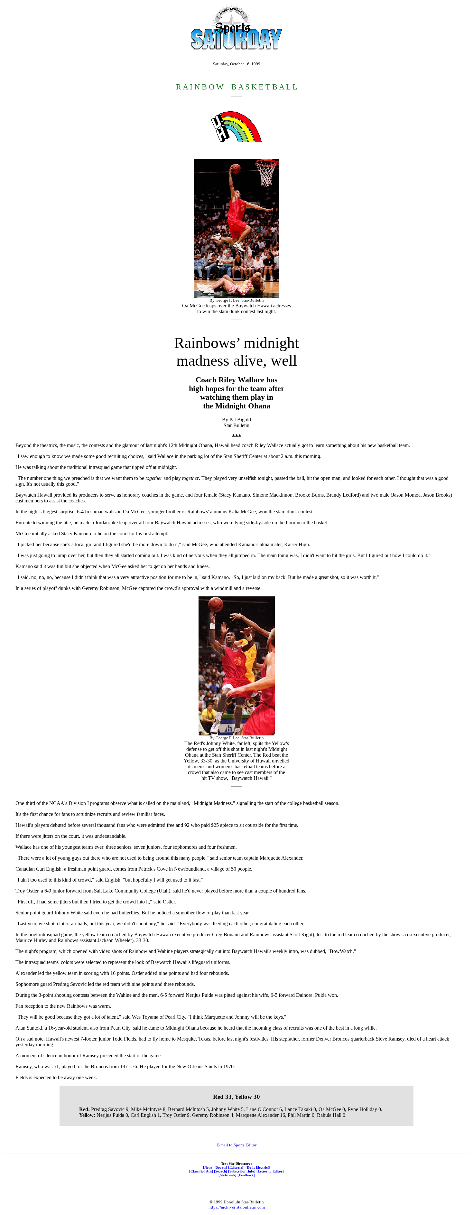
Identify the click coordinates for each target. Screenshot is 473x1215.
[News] (208, 1167)
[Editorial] (236, 1167)
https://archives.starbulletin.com (237, 1207)
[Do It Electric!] (258, 1167)
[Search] (220, 1171)
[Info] (250, 1171)
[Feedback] (246, 1175)
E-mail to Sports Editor (236, 1145)
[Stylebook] (227, 1175)
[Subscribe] (237, 1171)
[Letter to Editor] (270, 1171)
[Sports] (221, 1167)
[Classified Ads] (201, 1171)
